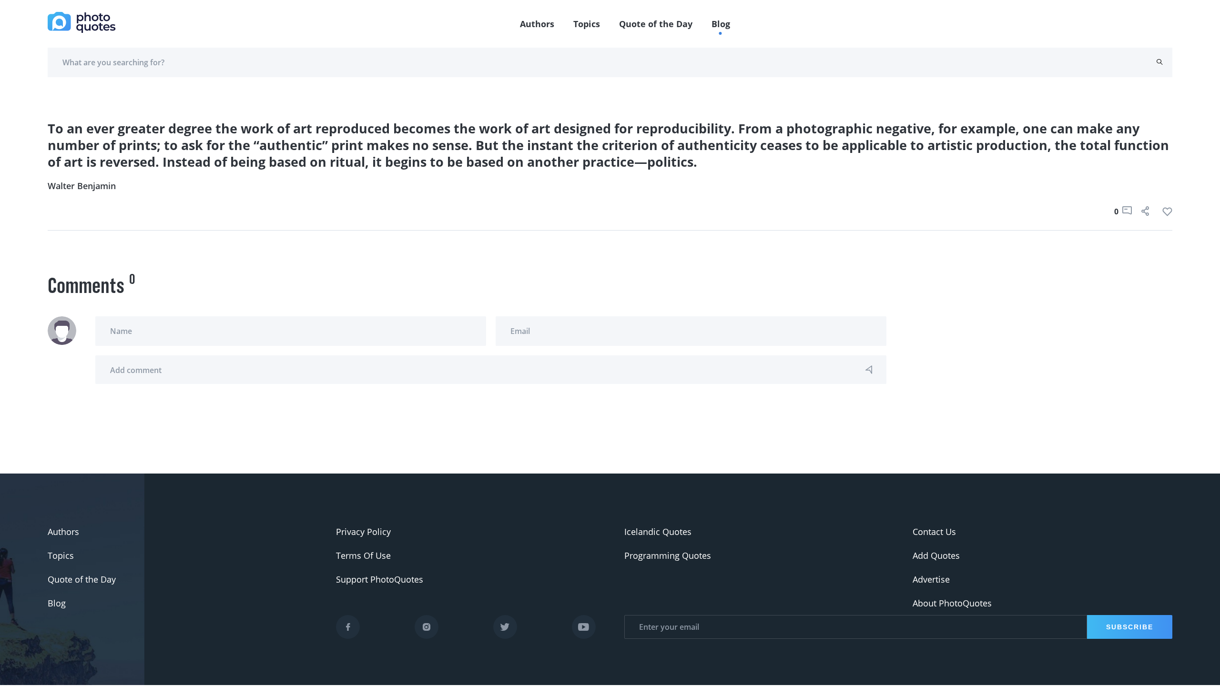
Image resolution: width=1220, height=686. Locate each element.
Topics (586, 24)
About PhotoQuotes (952, 603)
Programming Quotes (667, 555)
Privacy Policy (363, 531)
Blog (721, 24)
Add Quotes (936, 555)
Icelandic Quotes (657, 531)
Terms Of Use (363, 555)
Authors (537, 24)
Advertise (931, 579)
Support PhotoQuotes (379, 579)
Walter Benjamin (82, 186)
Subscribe (1129, 627)
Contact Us (934, 531)
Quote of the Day (655, 24)
